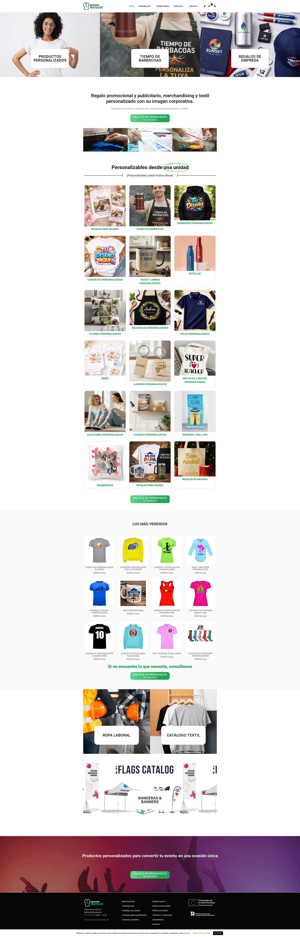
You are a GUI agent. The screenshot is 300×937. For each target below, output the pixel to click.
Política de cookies (160, 910)
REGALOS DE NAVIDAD (195, 479)
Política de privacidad (161, 906)
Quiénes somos (162, 6)
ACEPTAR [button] (218, 933)
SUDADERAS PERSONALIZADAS (195, 223)
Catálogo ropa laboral (131, 910)
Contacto (193, 6)
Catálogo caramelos (130, 920)
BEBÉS (105, 378)
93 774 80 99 (89, 915)
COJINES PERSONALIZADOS (105, 334)
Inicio (131, 6)
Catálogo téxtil (128, 906)
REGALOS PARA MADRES (105, 229)
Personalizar (144, 6)
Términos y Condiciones (162, 915)
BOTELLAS (195, 273)
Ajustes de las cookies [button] (201, 933)
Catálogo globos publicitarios (134, 915)
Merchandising (128, 901)
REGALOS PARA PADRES (150, 485)
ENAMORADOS (105, 485)
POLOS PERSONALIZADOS (194, 334)
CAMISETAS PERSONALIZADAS (105, 279)
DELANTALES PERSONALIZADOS (150, 327)
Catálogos (178, 6)
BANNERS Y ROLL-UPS (195, 434)
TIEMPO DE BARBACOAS (150, 229)
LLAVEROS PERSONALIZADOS (150, 384)
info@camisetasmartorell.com (96, 920)
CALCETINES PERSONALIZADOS (105, 434)
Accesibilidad (157, 920)
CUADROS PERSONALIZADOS (150, 434)
